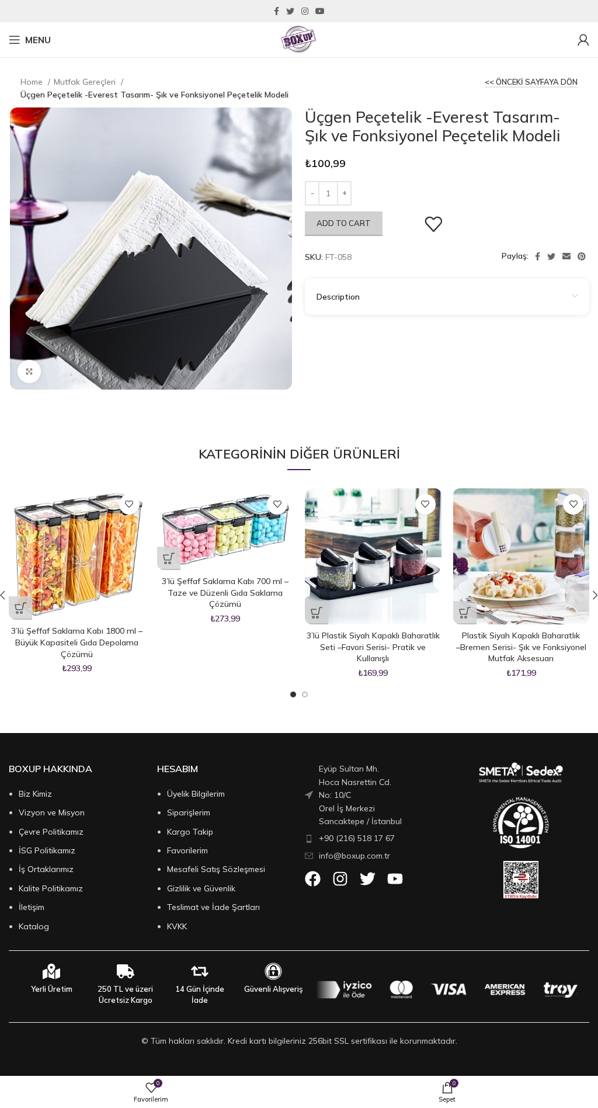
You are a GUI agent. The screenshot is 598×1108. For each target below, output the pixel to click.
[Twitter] (368, 879)
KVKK (177, 926)
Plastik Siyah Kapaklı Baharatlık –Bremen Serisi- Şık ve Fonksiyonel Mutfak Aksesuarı (521, 647)
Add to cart (344, 223)
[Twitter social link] (290, 11)
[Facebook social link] (276, 11)
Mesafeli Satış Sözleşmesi (216, 869)
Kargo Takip (190, 831)
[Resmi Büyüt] (29, 371)
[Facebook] (313, 879)
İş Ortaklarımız (46, 869)
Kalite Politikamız (51, 888)
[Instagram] (340, 879)
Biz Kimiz (35, 794)
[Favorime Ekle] (433, 224)
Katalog (34, 926)
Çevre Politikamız (51, 831)
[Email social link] (566, 256)
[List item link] (365, 838)
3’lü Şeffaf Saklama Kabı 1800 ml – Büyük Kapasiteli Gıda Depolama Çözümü (76, 642)
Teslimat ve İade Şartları (213, 907)
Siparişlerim (188, 812)
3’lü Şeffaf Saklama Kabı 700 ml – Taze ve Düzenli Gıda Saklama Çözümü (225, 592)
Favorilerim (187, 850)
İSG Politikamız (47, 850)
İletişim (31, 907)
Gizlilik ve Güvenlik (201, 888)
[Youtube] (395, 879)
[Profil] (583, 39)
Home (32, 82)
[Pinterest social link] (581, 256)
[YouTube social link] (320, 11)
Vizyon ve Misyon (52, 812)
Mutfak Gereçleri (86, 82)
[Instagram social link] (305, 11)
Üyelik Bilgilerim (196, 794)
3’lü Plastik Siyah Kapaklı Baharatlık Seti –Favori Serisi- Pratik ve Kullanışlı (373, 647)
